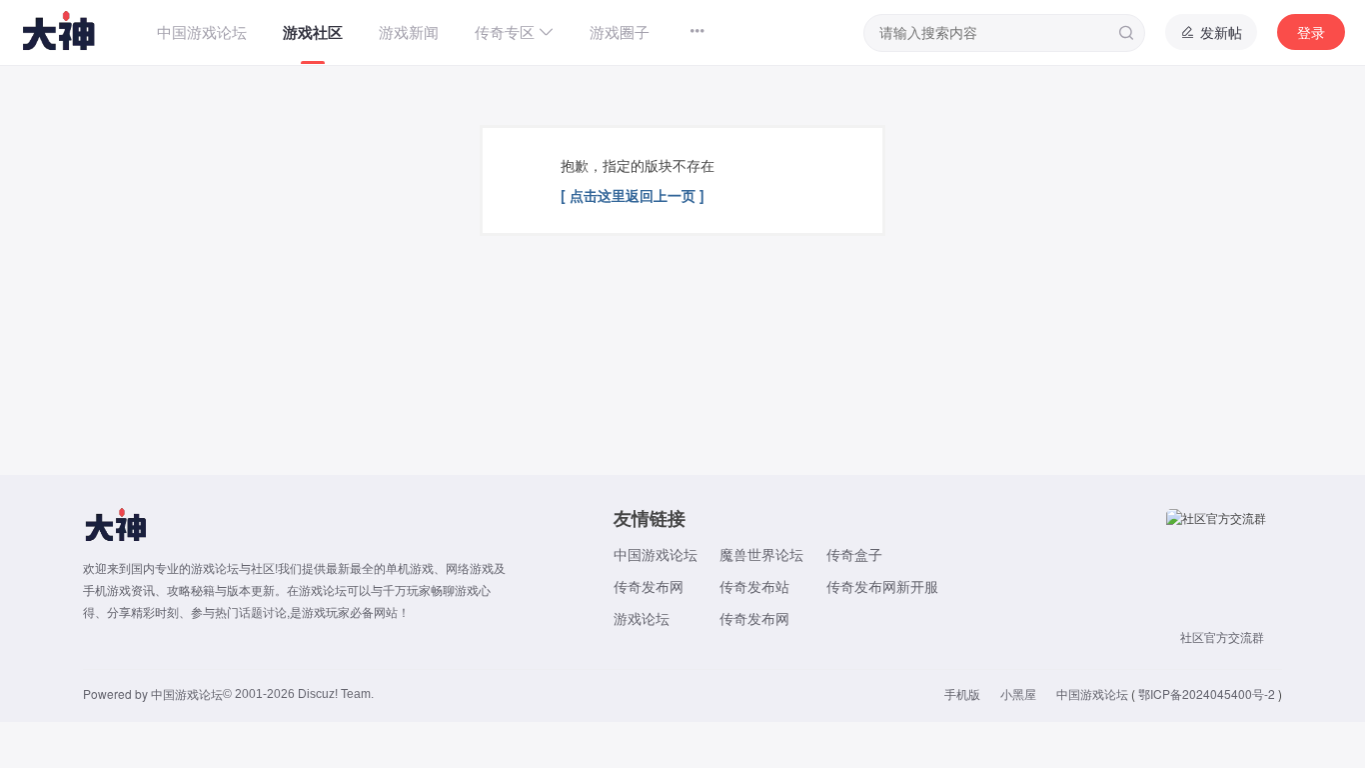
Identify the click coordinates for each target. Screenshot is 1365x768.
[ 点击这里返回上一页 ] (632, 195)
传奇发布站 (754, 586)
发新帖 (1219, 32)
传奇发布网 (648, 586)
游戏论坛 (642, 618)
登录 (1311, 32)
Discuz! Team (334, 694)
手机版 (962, 693)
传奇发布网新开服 (882, 586)
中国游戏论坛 (655, 554)
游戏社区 (313, 32)
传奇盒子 (854, 554)
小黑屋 (1018, 693)
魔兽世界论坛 (761, 554)
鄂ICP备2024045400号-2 (1206, 693)
